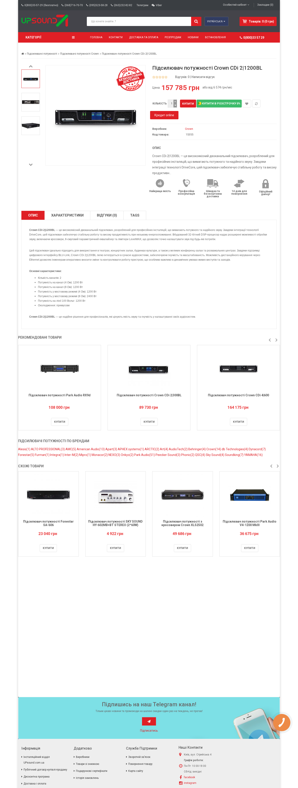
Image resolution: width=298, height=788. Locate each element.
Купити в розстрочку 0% (220, 103)
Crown (189, 128)
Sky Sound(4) (215, 455)
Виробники (82, 757)
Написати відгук (203, 77)
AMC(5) (71, 449)
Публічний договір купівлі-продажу (45, 769)
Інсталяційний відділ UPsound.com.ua (37, 759)
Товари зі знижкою (87, 763)
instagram (190, 783)
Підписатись (149, 730)
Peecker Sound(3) (168, 455)
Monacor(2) (100, 455)
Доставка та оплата (143, 37)
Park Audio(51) (145, 455)
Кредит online (164, 115)
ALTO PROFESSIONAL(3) (48, 449)
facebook (189, 777)
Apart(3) (111, 449)
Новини (193, 37)
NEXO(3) (114, 455)
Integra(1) (57, 455)
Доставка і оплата (35, 783)
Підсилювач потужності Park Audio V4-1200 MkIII (249, 523)
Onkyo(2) (127, 455)
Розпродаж (173, 37)
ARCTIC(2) (152, 449)
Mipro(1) (85, 455)
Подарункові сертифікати (91, 770)
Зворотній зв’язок (139, 757)
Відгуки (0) (107, 215)
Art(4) (164, 449)
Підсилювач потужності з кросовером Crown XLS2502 (182, 523)
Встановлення (215, 37)
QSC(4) (200, 455)
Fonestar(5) (26, 455)
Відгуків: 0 (182, 77)
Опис (33, 215)
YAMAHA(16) (253, 455)
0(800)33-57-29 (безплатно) (41, 5)
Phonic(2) (188, 455)
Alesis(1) (24, 449)
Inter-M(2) (72, 455)
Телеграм (142, 5)
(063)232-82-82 (123, 5)
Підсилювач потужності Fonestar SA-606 (48, 523)
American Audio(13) (91, 449)
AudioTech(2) (178, 449)
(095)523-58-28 (98, 5)
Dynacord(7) (257, 449)
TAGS (134, 215)
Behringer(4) (197, 449)
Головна (96, 37)
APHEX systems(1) (131, 449)
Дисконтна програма (37, 776)
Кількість (159, 103)
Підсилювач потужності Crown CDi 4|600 (238, 395)
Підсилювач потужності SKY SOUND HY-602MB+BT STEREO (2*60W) (115, 523)
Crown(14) (214, 449)
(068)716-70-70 (74, 5)
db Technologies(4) (235, 449)
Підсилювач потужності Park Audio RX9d (60, 395)
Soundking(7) (234, 455)
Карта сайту (135, 770)
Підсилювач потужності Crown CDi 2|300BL (149, 395)
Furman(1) (42, 455)
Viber (159, 5)
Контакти (116, 37)
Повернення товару (140, 763)
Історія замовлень (87, 777)
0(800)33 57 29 (253, 37)
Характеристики (67, 215)
